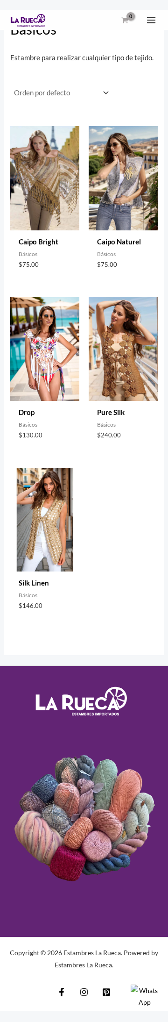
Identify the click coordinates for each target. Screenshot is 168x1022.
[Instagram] (84, 992)
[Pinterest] (106, 992)
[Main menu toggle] (151, 20)
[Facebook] (61, 992)
